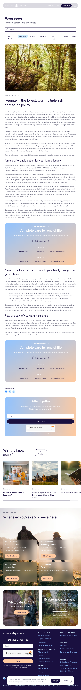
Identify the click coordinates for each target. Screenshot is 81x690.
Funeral (32, 36)
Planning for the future (45, 645)
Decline (66, 681)
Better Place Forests (67, 649)
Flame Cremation (23, 251)
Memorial (43, 36)
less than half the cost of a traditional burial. (32, 212)
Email (5, 643)
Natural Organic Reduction (57, 251)
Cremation (22, 36)
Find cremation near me (46, 662)
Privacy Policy (48, 433)
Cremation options (44, 658)
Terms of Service (59, 433)
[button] (6, 391)
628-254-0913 (65, 665)
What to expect (43, 652)
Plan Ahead (53, 38)
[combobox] (40, 29)
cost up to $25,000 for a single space (47, 177)
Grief (74, 36)
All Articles (10, 38)
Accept (55, 681)
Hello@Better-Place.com (68, 662)
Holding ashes (42, 642)
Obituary (65, 36)
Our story (63, 645)
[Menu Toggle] (75, 6)
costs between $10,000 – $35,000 (37, 168)
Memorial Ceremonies (57, 261)
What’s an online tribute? (68, 635)
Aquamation (40, 251)
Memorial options (43, 675)
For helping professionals (68, 652)
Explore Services (40, 241)
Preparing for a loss (44, 639)
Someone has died (44, 635)
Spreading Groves (40, 261)
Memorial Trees (23, 261)
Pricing (40, 655)
